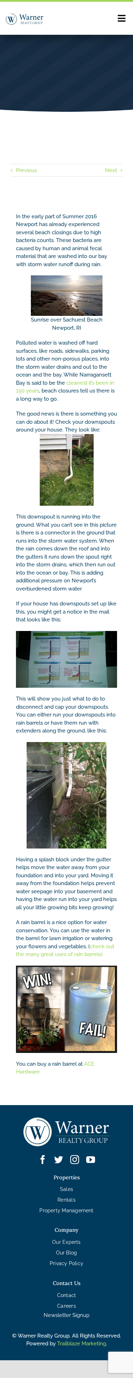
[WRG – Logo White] (66, 1120)
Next (111, 170)
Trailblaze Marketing (81, 1343)
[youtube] (90, 1159)
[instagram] (74, 1159)
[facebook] (42, 1159)
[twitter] (58, 1159)
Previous (26, 170)
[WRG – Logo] (24, 15)
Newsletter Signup (66, 1315)
